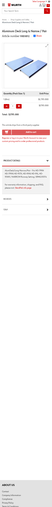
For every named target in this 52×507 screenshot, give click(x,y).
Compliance (7, 499)
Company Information (11, 495)
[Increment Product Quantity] (19, 106)
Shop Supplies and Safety (20, 20)
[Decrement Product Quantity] (6, 106)
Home (4, 20)
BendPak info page (23, 188)
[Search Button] (47, 11)
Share (39, 36)
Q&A (5, 210)
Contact (5, 492)
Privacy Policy (7, 503)
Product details (11, 161)
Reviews (7, 199)
